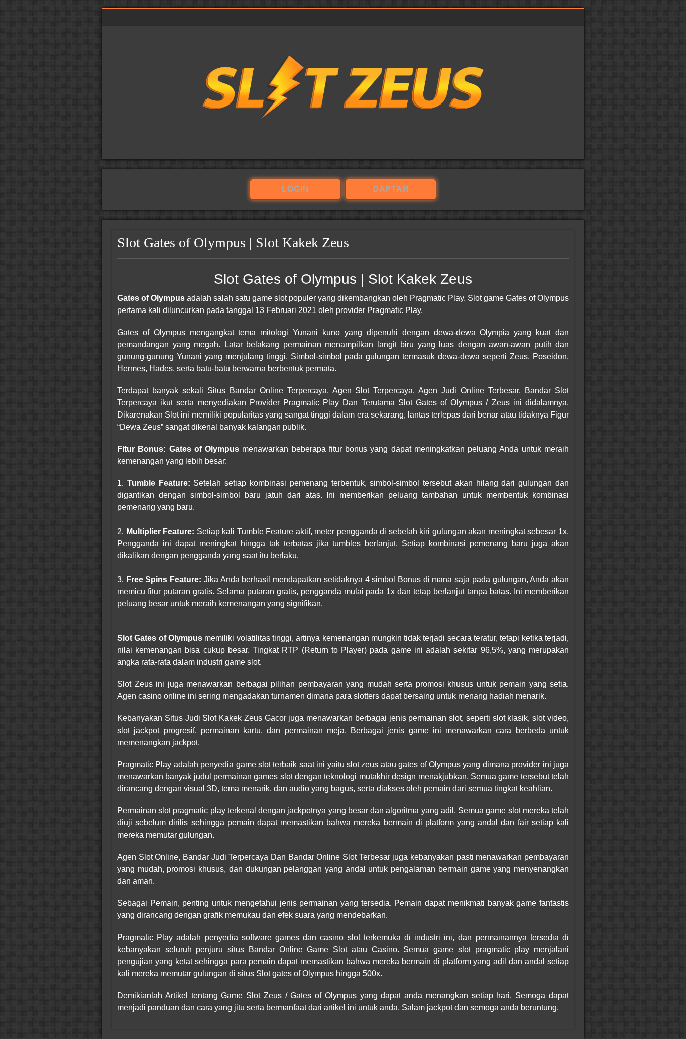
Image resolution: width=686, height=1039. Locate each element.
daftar (391, 189)
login (295, 189)
